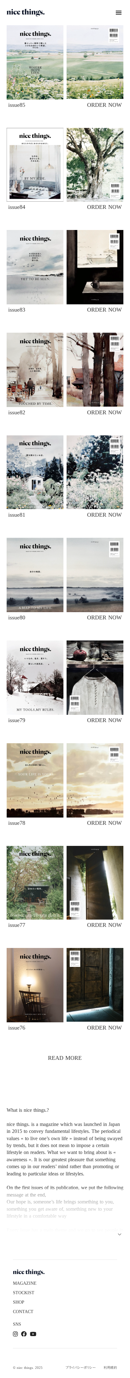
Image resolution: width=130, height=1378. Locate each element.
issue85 (16, 105)
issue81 (16, 515)
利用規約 (110, 1367)
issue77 (16, 925)
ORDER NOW (104, 105)
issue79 (16, 720)
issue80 (16, 617)
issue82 (16, 412)
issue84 (16, 207)
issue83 (16, 310)
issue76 (16, 1028)
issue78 (16, 823)
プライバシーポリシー (81, 1367)
